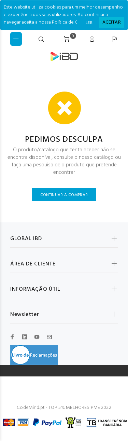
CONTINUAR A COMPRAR (64, 195)
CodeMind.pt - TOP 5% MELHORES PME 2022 (64, 408)
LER (89, 22)
